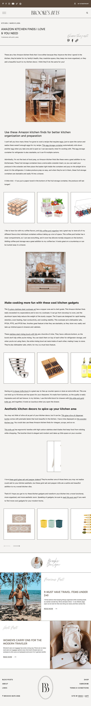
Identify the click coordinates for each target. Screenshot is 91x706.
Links (4, 688)
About (5, 684)
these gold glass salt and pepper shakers (25, 479)
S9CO (80, 696)
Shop (86, 680)
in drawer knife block (21, 391)
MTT (87, 696)
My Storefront (83, 4)
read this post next (70, 497)
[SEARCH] (86, 14)
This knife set (9, 430)
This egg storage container (52, 145)
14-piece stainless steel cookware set (22, 309)
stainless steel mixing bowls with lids (23, 334)
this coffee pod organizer (49, 231)
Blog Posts (7, 680)
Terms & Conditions (79, 688)
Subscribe (84, 684)
